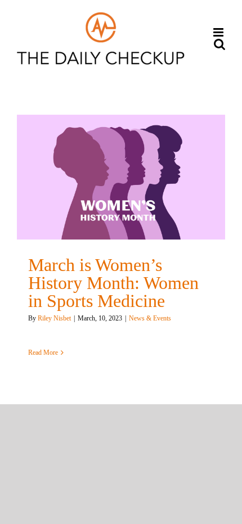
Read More (43, 352)
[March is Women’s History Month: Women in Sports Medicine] (121, 177)
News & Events (150, 318)
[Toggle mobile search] (219, 44)
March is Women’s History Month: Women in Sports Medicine (113, 283)
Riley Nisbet (54, 318)
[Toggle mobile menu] (219, 32)
